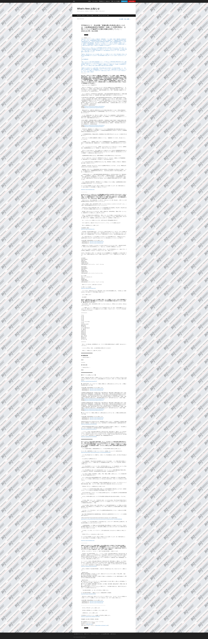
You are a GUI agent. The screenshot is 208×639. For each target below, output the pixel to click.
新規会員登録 (131, 1)
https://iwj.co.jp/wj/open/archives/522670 (89, 429)
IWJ (74, 1)
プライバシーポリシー (95, 633)
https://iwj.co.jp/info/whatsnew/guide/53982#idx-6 (94, 400)
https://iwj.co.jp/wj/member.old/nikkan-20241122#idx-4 (94, 125)
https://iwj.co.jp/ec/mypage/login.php (97, 241)
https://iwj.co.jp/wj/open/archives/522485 (89, 424)
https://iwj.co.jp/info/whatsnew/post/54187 (89, 381)
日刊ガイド (83, 15)
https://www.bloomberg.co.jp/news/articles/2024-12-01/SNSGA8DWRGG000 (95, 452)
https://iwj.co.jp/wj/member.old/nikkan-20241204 (90, 616)
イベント (95, 15)
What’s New (79, 15)
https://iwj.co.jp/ (89, 624)
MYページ (124, 1)
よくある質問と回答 (105, 633)
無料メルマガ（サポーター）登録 (103, 15)
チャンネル (94, 1)
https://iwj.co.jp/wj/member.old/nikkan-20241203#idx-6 (94, 106)
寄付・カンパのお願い (115, 1)
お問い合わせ (113, 633)
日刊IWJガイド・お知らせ (104, 1)
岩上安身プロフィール (78, 633)
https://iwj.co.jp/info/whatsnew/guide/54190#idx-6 (94, 107)
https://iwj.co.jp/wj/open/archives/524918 (89, 436)
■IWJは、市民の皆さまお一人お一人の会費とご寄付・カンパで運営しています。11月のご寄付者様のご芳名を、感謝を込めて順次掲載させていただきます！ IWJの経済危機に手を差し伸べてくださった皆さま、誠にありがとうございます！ (103, 55)
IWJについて (86, 633)
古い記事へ (121, 19)
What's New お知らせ (88, 8)
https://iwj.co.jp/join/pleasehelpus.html (88, 288)
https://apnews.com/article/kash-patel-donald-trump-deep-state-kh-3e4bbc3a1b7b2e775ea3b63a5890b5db (101, 519)
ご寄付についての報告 (89, 15)
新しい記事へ (128, 19)
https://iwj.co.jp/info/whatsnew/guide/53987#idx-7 (94, 410)
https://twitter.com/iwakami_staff (102, 625)
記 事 (89, 1)
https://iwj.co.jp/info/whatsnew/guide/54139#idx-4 (94, 126)
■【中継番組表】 (85, 59)
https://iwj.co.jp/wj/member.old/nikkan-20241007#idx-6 (94, 398)
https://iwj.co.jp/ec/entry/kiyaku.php (87, 189)
